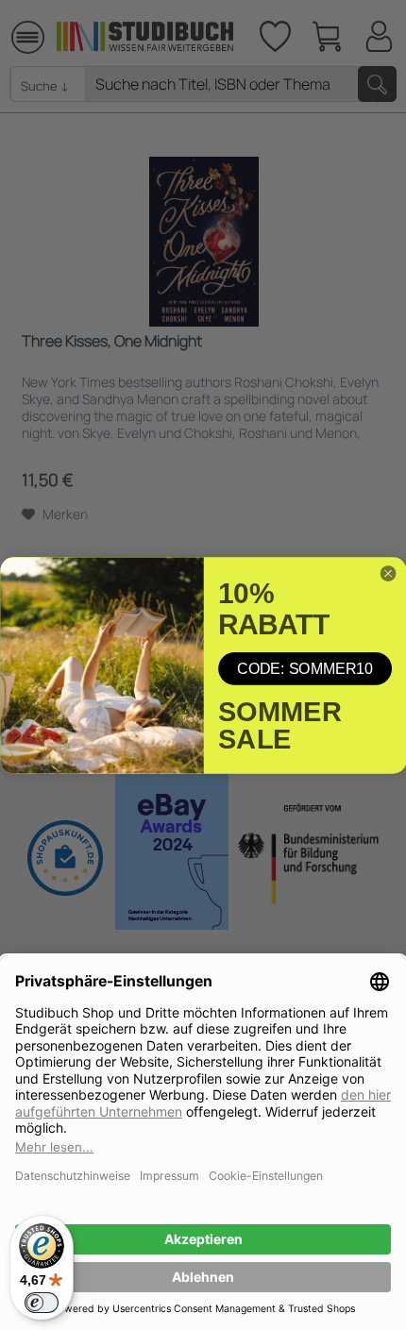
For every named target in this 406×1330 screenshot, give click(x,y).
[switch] (42, 1302)
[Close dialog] (388, 572)
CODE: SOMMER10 (305, 668)
